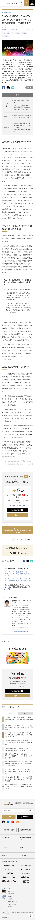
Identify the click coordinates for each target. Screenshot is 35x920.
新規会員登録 (18, 510)
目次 (17, 95)
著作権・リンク (12, 891)
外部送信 (10, 906)
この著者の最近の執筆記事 (20, 631)
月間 (25, 713)
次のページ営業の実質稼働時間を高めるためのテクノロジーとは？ (17, 530)
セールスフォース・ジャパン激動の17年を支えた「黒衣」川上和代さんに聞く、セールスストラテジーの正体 (18, 735)
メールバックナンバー (18, 505)
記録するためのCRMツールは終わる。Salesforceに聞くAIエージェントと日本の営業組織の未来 (18, 756)
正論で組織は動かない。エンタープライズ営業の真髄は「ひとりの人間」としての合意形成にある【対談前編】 (18, 763)
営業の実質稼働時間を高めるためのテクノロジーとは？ (22, 116)
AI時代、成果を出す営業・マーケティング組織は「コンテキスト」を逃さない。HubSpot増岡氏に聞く (18, 779)
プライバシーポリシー (13, 904)
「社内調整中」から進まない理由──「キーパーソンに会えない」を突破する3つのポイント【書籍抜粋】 (19, 727)
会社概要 (10, 899)
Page (6, 116)
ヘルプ (9, 888)
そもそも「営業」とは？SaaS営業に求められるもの (21, 106)
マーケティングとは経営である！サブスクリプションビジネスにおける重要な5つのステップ (18, 574)
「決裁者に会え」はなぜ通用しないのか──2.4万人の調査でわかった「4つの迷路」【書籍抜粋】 (18, 742)
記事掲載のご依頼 (26, 830)
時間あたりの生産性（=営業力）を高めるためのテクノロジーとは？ (21, 125)
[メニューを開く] (3, 3)
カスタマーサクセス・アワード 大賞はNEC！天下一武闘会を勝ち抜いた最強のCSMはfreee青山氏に (19, 771)
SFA (12, 33)
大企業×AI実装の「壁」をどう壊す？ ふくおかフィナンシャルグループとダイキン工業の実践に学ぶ (18, 786)
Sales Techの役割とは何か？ (22, 110)
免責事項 (10, 896)
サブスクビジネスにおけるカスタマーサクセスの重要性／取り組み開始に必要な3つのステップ (18, 580)
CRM (4, 33)
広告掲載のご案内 (9, 830)
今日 (10, 713)
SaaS (8, 33)
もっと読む (7, 589)
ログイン (18, 515)
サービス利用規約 (12, 901)
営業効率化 (24, 33)
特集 (3, 855)
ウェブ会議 (5, 36)
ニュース (5, 848)
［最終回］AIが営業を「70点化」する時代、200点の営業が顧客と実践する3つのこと (18, 749)
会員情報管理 (11, 893)
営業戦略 (17, 33)
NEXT (28, 539)
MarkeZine (5, 837)
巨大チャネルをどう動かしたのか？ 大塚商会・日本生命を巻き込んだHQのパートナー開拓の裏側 (19, 719)
